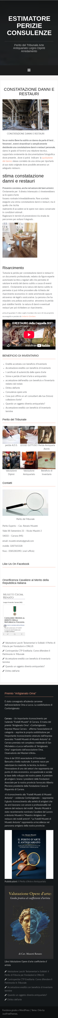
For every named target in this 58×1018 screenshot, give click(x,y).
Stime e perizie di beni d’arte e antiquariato (26, 376)
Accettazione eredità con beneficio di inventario (28, 368)
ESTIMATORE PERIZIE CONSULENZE (29, 25)
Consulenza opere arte (16, 392)
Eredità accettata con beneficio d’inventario (26, 364)
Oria (40, 1010)
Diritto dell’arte (13, 388)
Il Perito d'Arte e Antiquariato (32, 882)
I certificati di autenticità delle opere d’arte (26, 372)
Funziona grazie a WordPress (16, 1010)
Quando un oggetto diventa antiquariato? (25, 404)
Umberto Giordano (29, 316)
